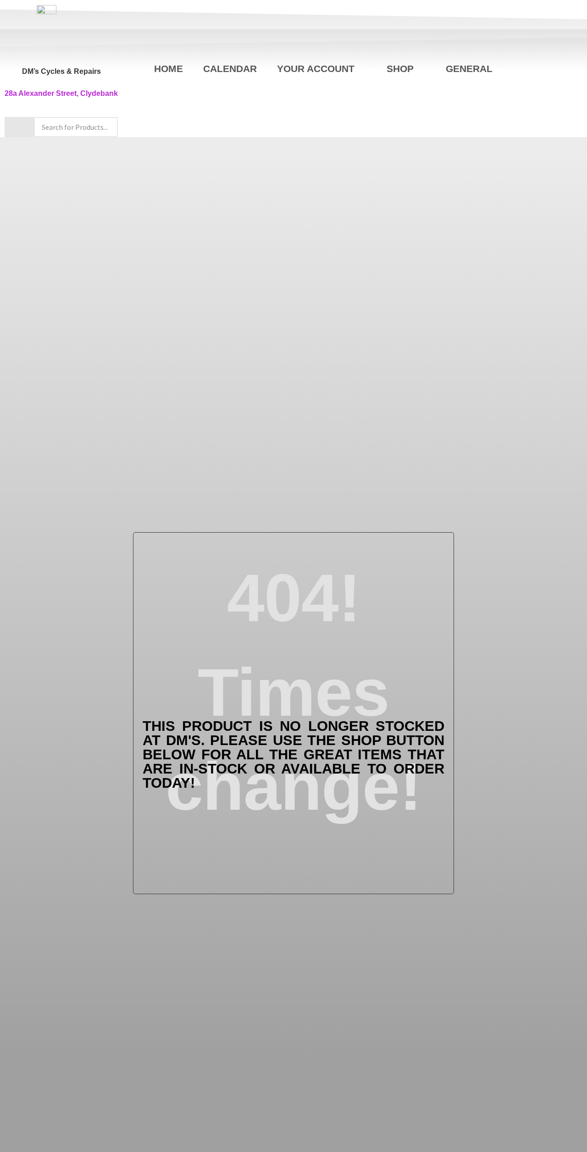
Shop (400, 68)
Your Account (315, 68)
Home (168, 68)
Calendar (230, 68)
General (469, 68)
